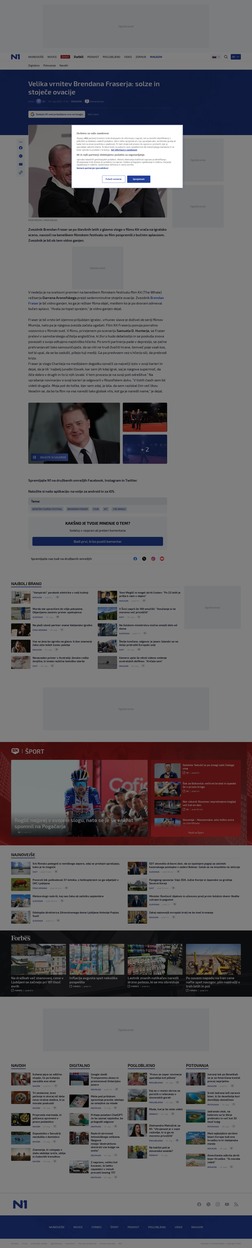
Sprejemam (139, 179)
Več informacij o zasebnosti (124, 150)
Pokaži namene (114, 179)
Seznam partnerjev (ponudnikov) (92, 168)
